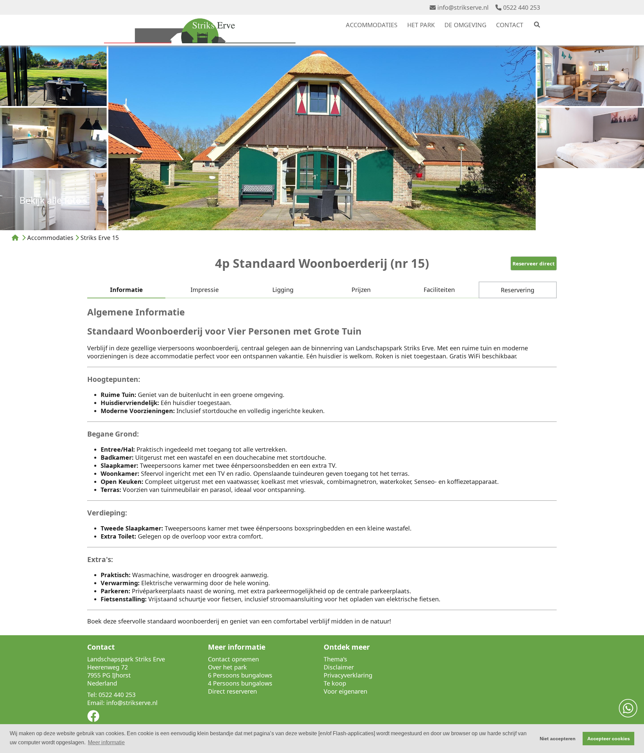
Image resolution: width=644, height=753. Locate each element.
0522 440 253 (521, 7)
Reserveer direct (534, 263)
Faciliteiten (439, 290)
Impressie (205, 290)
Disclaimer (339, 667)
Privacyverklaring (348, 675)
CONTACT (509, 25)
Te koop (335, 683)
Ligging (282, 290)
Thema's (335, 659)
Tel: (92, 695)
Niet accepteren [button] (558, 738)
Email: (96, 703)
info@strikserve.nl (463, 7)
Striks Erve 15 (99, 238)
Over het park (227, 667)
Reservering (517, 290)
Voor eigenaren (345, 691)
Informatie (126, 290)
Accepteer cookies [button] (608, 738)
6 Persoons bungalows (240, 675)
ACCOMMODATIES (371, 25)
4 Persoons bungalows (240, 683)
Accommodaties (50, 238)
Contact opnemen (233, 659)
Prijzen (361, 290)
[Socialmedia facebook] (93, 718)
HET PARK (421, 25)
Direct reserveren (232, 691)
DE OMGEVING (465, 25)
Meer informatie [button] (106, 742)
